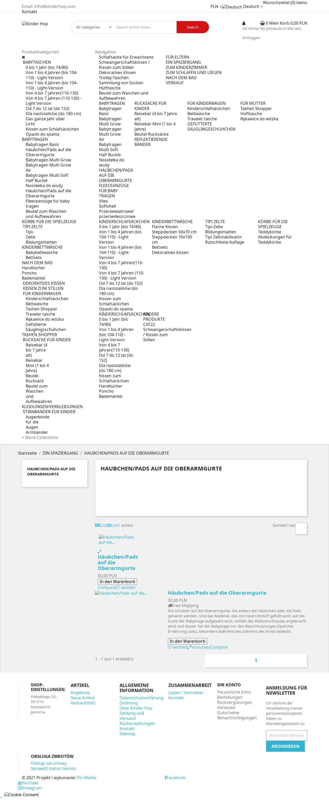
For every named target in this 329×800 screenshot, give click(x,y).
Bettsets (34, 257)
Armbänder (37, 432)
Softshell (107, 206)
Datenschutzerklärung (141, 698)
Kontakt (29, 11)
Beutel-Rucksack (35, 378)
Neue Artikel (83, 698)
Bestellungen (230, 697)
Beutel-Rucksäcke (151, 134)
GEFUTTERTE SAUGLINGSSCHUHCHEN (211, 126)
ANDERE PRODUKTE (154, 316)
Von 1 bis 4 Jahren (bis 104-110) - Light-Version (52, 85)
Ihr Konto (229, 685)
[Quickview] (99, 551)
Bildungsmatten (41, 242)
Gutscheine (228, 712)
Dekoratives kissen (170, 252)
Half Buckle (37, 180)
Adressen (226, 707)
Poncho (106, 391)
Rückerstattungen (137, 723)
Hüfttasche (110, 88)
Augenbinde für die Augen (37, 422)
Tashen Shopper (41, 309)
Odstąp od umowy (49, 763)
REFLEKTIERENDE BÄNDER (151, 141)
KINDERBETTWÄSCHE (172, 221)
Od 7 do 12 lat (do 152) (47, 108)
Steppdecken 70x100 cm (172, 239)
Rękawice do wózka (45, 319)
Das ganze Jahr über (45, 119)
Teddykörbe (269, 232)
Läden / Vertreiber (186, 692)
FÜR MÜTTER (253, 103)
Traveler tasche (40, 314)
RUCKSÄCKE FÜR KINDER (150, 105)
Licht (30, 124)
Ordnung (129, 703)
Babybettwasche (42, 252)
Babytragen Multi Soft (47, 175)
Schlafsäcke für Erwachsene (126, 57)
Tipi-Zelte (30, 234)
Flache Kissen (165, 226)
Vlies (103, 201)
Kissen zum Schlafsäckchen (52, 129)
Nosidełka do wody (44, 185)
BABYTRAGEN (112, 103)
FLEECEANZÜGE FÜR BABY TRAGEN (114, 191)
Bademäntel (110, 396)
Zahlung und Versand (132, 715)
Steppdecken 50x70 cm (174, 232)
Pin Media (86, 777)
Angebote (80, 692)
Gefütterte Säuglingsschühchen (46, 326)
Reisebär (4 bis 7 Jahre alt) (36, 350)
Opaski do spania (42, 134)
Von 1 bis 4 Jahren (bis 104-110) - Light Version (52, 75)
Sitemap (127, 734)
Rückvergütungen (234, 702)
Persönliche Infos (234, 692)
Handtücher (110, 386)
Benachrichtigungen (237, 718)
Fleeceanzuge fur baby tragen (48, 203)
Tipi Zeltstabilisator (223, 237)
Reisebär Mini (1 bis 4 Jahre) (37, 365)
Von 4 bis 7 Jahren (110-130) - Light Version (53, 100)
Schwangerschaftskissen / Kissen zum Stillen (124, 64)
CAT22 (149, 324)
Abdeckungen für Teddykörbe (275, 239)
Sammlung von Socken (121, 83)
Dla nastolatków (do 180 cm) (53, 113)
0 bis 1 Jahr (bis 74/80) (47, 67)
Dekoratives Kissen (117, 72)
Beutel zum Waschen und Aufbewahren (46, 213)
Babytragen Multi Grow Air (48, 167)
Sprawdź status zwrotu (53, 768)
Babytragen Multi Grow (48, 160)
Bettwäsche (37, 304)
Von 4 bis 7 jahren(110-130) (52, 93)
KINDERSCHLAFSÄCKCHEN (124, 221)
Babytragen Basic (42, 144)
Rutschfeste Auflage (224, 242)
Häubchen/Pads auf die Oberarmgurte (48, 152)
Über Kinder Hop (136, 708)
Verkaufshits (83, 703)
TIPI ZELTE (215, 221)
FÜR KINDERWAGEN (206, 103)
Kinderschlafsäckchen (47, 298)
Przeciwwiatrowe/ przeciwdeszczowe (117, 213)
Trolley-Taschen (114, 77)
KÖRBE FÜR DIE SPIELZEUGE (273, 224)
